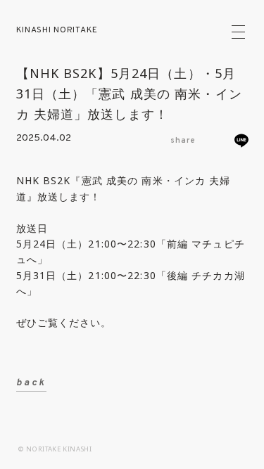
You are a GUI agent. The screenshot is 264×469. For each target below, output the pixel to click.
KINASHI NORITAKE (57, 30)
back (31, 383)
